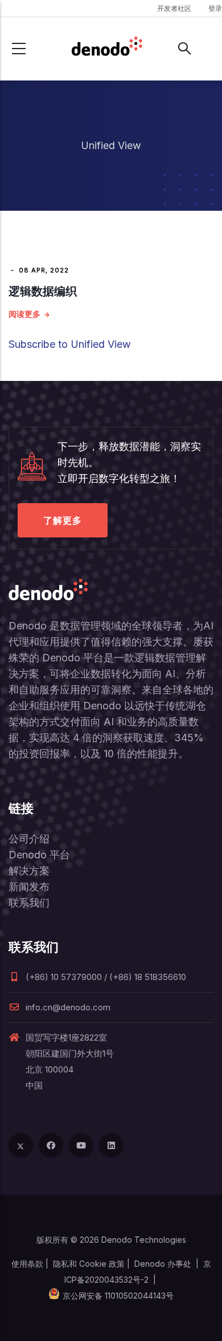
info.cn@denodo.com (68, 1007)
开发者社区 (174, 8)
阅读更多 (24, 314)
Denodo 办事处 (162, 1263)
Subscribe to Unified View (70, 344)
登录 (215, 8)
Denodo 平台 (39, 855)
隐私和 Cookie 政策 (89, 1263)
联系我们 (29, 903)
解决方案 (29, 871)
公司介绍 (29, 839)
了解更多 (62, 520)
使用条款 (27, 1263)
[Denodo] (107, 48)
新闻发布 (29, 887)
